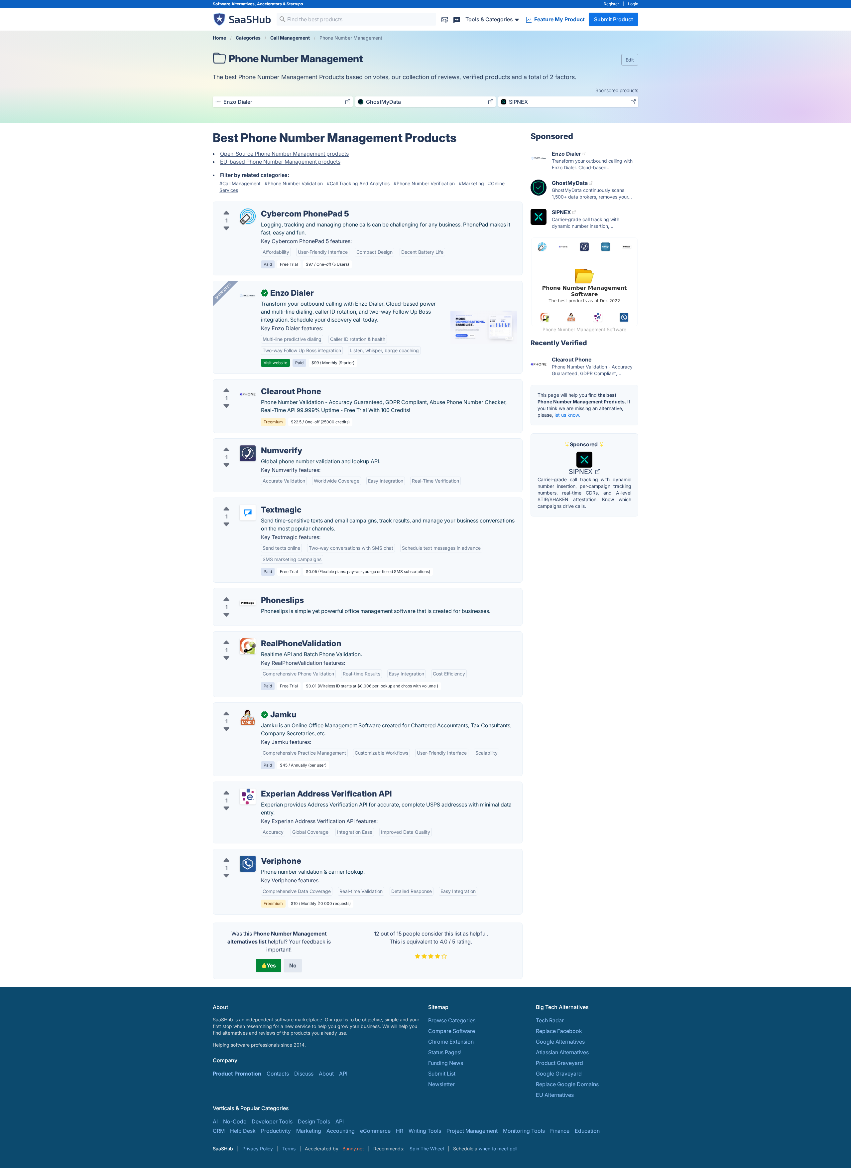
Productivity (276, 1130)
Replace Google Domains (567, 1084)
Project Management (472, 1130)
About (326, 1073)
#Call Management (240, 183)
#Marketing (471, 183)
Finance (559, 1130)
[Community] (457, 19)
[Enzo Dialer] (248, 296)
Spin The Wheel (427, 1148)
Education (587, 1130)
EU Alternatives (555, 1095)
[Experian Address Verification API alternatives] (248, 796)
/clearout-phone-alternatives (254, 383)
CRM (219, 1130)
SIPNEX (581, 472)
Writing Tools (425, 1130)
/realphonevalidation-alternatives (259, 635)
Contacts (278, 1073)
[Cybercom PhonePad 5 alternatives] (248, 216)
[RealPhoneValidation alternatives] (248, 646)
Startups (295, 3)
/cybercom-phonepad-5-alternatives (263, 206)
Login (633, 3)
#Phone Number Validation (294, 183)
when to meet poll (498, 1148)
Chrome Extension (451, 1041)
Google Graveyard (559, 1073)
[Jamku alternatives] (248, 717)
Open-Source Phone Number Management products (284, 153)
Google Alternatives (560, 1041)
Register (611, 3)
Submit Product (613, 19)
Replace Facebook (559, 1031)
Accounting (340, 1130)
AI (215, 1121)
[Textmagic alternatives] (248, 512)
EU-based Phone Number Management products (280, 161)
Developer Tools (272, 1121)
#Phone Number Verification (424, 183)
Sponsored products (616, 90)
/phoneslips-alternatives (248, 592)
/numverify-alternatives (247, 442)
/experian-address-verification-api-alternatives (276, 786)
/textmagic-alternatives (247, 502)
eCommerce (375, 1130)
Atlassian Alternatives (562, 1052)
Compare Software (451, 1031)
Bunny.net (353, 1148)
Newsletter (441, 1084)
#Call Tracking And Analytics (358, 183)
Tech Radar (550, 1020)
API (343, 1073)
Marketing (308, 1130)
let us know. (567, 415)
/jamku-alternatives (242, 706)
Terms (289, 1148)
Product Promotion (237, 1073)
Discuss (303, 1073)
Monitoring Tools (524, 1130)
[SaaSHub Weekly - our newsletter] (445, 19)
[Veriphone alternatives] (248, 864)
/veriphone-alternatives (247, 853)
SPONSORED (223, 291)
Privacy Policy (257, 1148)
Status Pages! (444, 1052)
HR (399, 1130)
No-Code (234, 1121)
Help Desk (243, 1130)
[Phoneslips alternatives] (248, 603)
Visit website (275, 362)
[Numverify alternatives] (248, 453)
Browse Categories (451, 1020)
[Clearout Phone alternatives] (248, 394)
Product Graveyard (559, 1063)
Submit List (441, 1073)
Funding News (445, 1063)
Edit (630, 60)
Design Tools (314, 1121)
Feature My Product (559, 19)
